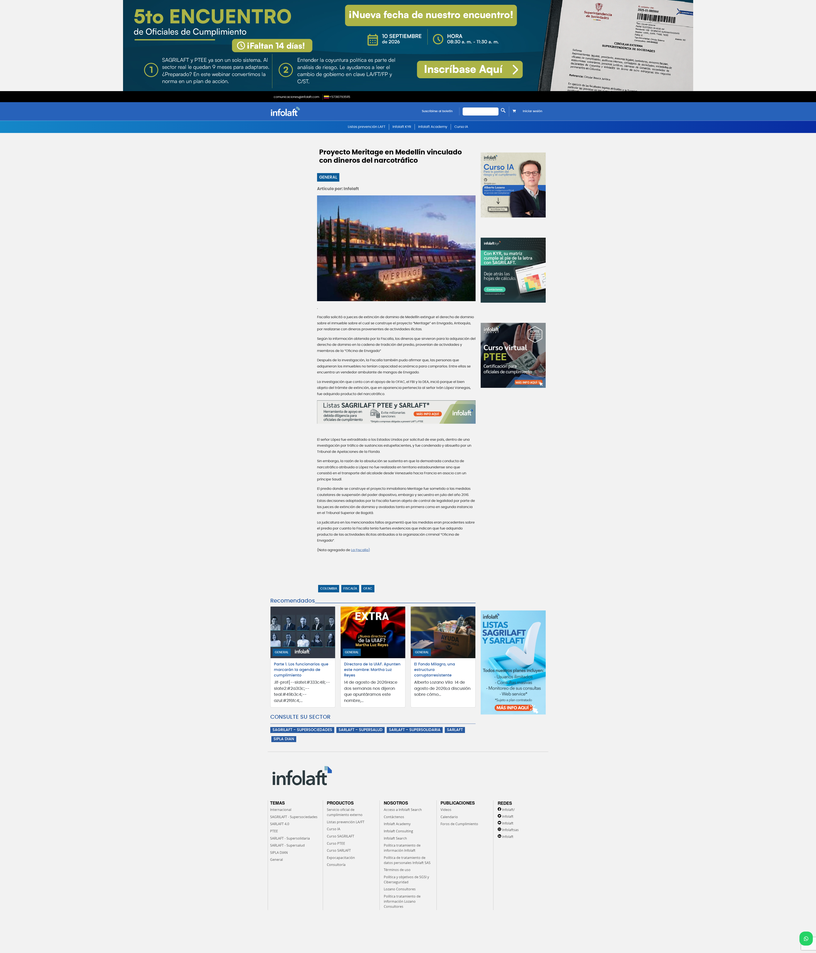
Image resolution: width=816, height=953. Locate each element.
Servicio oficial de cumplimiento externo (345, 812)
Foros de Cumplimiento (459, 824)
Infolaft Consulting (398, 831)
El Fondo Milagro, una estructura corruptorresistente (434, 669)
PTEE (274, 831)
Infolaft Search (395, 838)
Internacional (280, 809)
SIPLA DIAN (283, 739)
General (328, 177)
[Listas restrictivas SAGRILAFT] (396, 412)
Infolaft (507, 816)
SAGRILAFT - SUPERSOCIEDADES (302, 730)
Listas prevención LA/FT (345, 822)
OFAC (367, 588)
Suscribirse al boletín (437, 111)
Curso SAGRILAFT (340, 836)
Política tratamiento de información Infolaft (402, 848)
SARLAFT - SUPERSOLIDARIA (415, 730)
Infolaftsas (510, 829)
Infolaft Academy (432, 126)
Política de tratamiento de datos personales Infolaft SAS (407, 860)
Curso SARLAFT (339, 850)
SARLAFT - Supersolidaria (290, 838)
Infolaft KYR (401, 126)
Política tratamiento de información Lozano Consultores (402, 901)
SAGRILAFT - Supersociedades (293, 817)
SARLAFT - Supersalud (287, 845)
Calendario (449, 817)
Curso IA (461, 126)
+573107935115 (339, 97)
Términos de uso (397, 869)
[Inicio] (307, 111)
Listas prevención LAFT (366, 126)
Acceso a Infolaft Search (403, 809)
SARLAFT (455, 730)
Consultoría (336, 864)
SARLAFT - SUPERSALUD (360, 730)
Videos (446, 809)
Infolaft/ (508, 809)
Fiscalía (350, 588)
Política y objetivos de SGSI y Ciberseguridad (406, 879)
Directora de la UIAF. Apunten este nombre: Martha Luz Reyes (372, 669)
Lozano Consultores (400, 889)
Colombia (328, 588)
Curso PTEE (336, 843)
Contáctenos (394, 817)
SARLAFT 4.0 (279, 824)
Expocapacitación (341, 857)
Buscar (503, 110)
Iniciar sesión (532, 111)
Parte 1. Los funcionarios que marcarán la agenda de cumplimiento (301, 669)
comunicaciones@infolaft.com (296, 97)
